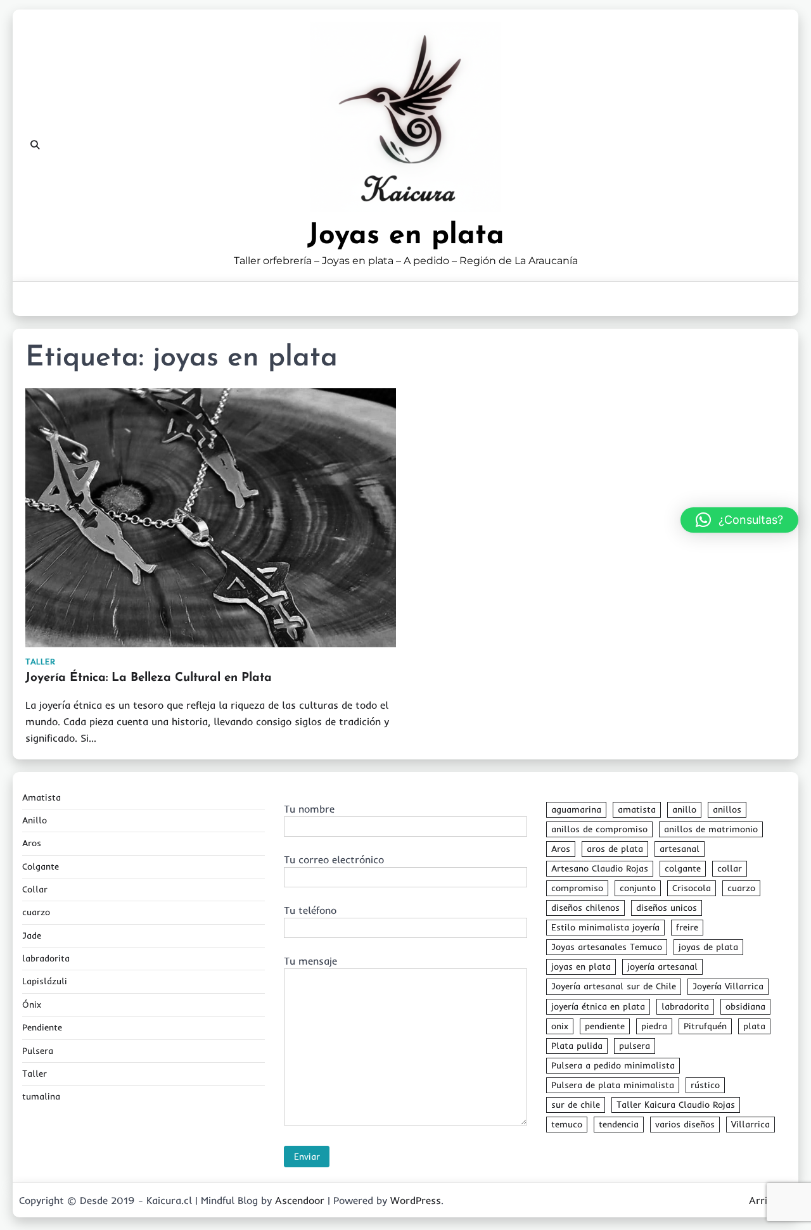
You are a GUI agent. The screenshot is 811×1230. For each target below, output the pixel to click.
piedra (654, 1026)
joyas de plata (708, 947)
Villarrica (750, 1124)
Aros (31, 843)
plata (754, 1026)
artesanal (679, 848)
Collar (35, 889)
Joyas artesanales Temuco (606, 947)
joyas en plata (581, 966)
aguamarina (576, 809)
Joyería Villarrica (728, 986)
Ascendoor (299, 1200)
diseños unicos (666, 907)
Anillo (34, 820)
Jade (31, 935)
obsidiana (745, 1006)
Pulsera (37, 1050)
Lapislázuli (44, 981)
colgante (683, 868)
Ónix (31, 1004)
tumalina (41, 1096)
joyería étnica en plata (598, 1006)
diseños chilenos (585, 907)
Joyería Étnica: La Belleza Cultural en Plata (148, 678)
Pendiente (42, 1027)
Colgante (40, 866)
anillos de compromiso (599, 829)
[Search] (34, 145)
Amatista (41, 797)
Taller (40, 661)
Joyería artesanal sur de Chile (613, 986)
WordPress (415, 1200)
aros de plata (615, 848)
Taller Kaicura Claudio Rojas (675, 1104)
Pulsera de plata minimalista (612, 1085)
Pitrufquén (705, 1026)
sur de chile (575, 1104)
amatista (637, 809)
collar (729, 868)
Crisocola (691, 888)
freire (687, 927)
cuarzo (36, 912)
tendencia (619, 1124)
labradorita (46, 958)
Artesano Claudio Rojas (599, 868)
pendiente (605, 1026)
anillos (727, 809)
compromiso (577, 888)
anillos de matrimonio (711, 829)
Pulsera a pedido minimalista (613, 1065)
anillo (684, 809)
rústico (705, 1085)
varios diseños (685, 1124)
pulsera (634, 1045)
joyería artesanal (662, 966)
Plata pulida (577, 1045)
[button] (739, 520)
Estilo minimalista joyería (605, 927)
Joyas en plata (405, 236)
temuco (566, 1124)
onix (559, 1026)
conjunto (638, 888)
